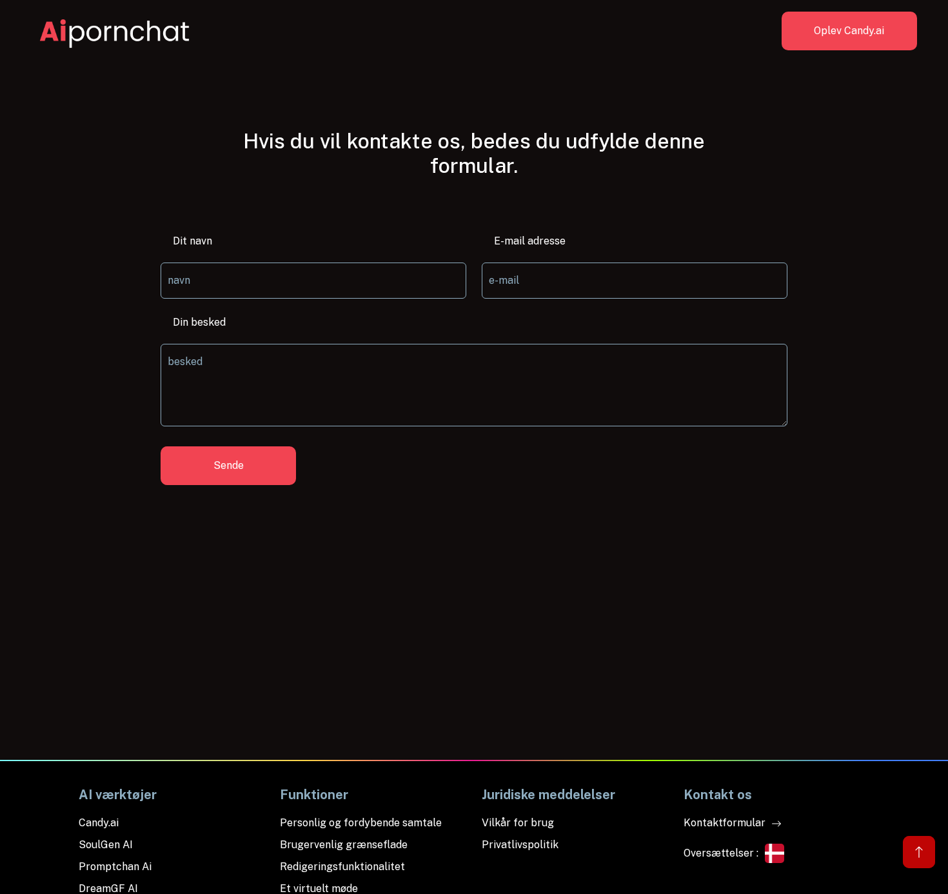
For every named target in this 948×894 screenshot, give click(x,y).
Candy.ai (99, 823)
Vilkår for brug (518, 823)
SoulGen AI (106, 845)
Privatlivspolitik (520, 845)
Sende (228, 465)
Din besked (199, 322)
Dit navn (192, 241)
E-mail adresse (530, 241)
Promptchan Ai (115, 866)
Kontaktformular (726, 823)
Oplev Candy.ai (849, 31)
